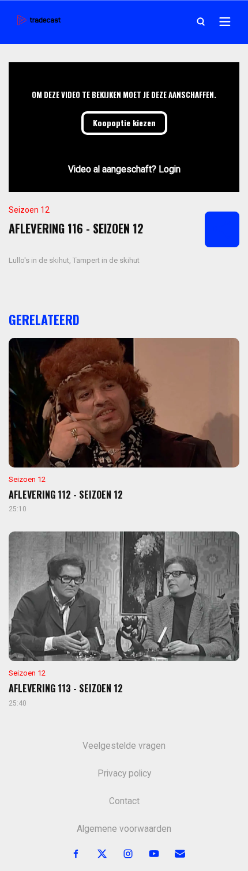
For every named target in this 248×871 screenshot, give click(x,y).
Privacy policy (124, 773)
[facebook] (69, 854)
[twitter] (95, 854)
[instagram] (121, 854)
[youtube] (147, 854)
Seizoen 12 (29, 209)
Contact (124, 801)
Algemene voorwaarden (124, 829)
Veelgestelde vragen (124, 746)
